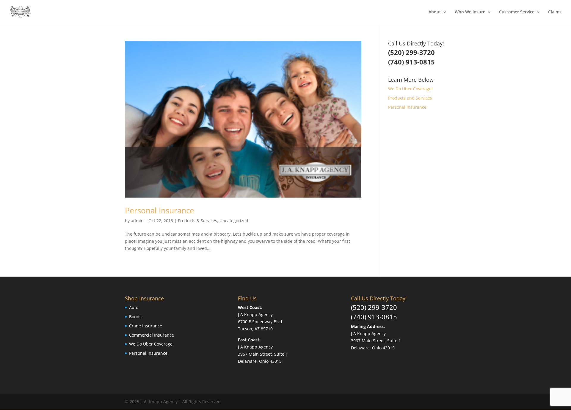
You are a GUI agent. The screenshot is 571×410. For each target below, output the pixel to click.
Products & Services (197, 220)
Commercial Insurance (151, 335)
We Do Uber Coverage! (410, 89)
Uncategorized (233, 220)
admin (137, 220)
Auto (133, 307)
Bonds (135, 316)
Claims (554, 12)
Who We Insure (470, 12)
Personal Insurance (159, 210)
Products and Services (410, 98)
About (435, 12)
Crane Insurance (145, 326)
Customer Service (516, 12)
